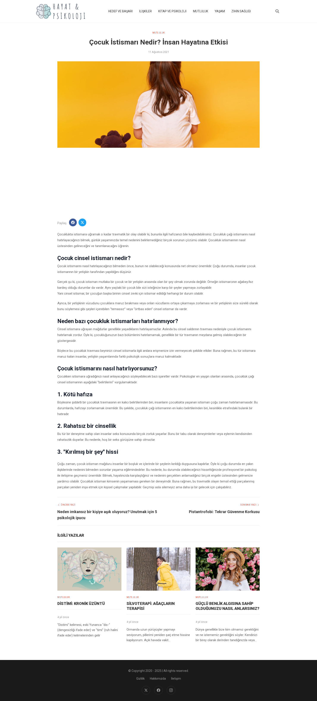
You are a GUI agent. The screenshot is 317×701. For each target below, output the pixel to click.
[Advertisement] (158, 183)
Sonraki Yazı (248, 505)
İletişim (176, 678)
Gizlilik (140, 678)
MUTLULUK (200, 11)
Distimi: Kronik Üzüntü (81, 603)
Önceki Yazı (68, 505)
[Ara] (277, 11)
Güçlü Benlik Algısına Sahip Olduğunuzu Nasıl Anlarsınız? (227, 606)
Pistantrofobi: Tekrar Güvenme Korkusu (224, 511)
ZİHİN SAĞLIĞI (241, 11)
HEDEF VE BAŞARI (120, 11)
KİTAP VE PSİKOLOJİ (172, 11)
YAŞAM (220, 11)
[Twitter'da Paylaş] (82, 222)
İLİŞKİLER (145, 11)
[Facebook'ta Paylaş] (73, 222)
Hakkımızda (158, 678)
